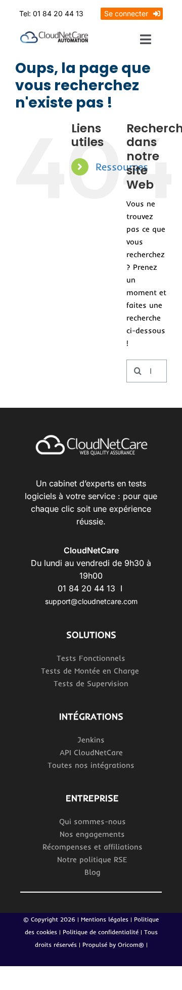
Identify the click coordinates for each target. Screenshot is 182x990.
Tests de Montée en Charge (91, 671)
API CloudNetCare (91, 752)
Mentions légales (104, 919)
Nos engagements (92, 834)
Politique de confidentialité (102, 932)
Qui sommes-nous (92, 821)
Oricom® (131, 944)
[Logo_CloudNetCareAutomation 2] (54, 35)
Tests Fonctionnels (91, 658)
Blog (92, 872)
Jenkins (91, 740)
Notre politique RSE (92, 859)
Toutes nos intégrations (91, 765)
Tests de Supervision (91, 683)
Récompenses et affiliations (92, 847)
